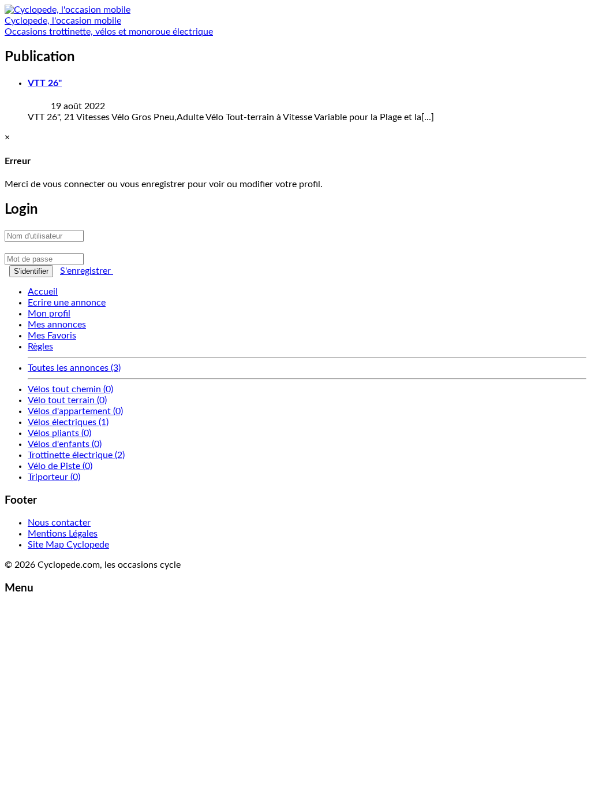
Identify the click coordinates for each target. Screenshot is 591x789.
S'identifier (31, 271)
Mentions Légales (63, 533)
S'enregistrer (86, 271)
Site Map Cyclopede (68, 544)
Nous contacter (59, 522)
